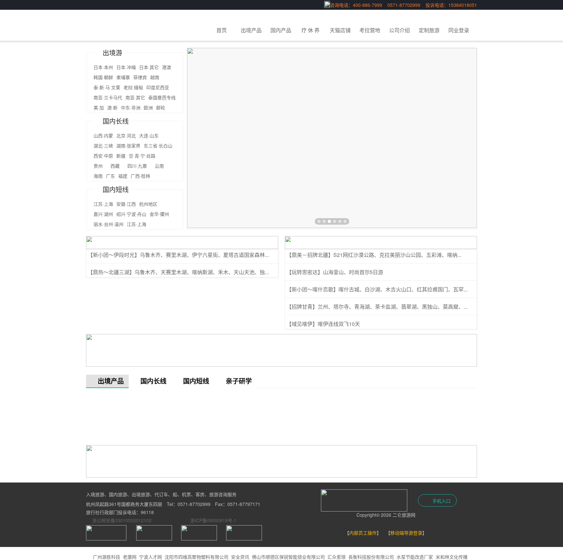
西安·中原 (103, 155)
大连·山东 (149, 135)
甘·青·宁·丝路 (147, 155)
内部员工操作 (363, 532)
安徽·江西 (126, 204)
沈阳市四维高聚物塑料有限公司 (196, 556)
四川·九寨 (139, 165)
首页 (221, 30)
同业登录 (458, 30)
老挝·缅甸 (133, 87)
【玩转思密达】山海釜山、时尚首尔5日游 (334, 272)
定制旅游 (429, 30)
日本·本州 (103, 67)
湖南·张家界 (128, 145)
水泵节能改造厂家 (415, 556)
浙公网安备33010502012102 (122, 520)
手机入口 (441, 500)
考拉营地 (369, 30)
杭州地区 (148, 204)
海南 (98, 176)
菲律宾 (140, 77)
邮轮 (160, 107)
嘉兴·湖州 (103, 214)
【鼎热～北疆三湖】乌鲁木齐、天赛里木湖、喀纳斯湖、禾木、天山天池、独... (178, 272)
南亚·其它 (135, 97)
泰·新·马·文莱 (107, 87)
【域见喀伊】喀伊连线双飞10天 (323, 324)
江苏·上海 (103, 204)
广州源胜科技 (106, 556)
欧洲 (148, 107)
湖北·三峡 (103, 145)
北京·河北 (126, 135)
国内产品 (280, 30)
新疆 (120, 155)
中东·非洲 (130, 107)
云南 (164, 165)
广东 (110, 176)
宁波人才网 (150, 556)
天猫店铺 (340, 30)
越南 (154, 77)
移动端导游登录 (406, 532)
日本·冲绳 (126, 67)
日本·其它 (149, 67)
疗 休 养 (310, 30)
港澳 (166, 67)
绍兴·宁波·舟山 (131, 214)
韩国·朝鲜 (103, 77)
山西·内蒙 (103, 135)
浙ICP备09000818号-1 (213, 520)
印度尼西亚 (157, 87)
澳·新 (112, 107)
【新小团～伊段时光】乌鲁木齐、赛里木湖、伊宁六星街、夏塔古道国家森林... (178, 255)
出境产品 (251, 30)
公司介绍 (399, 30)
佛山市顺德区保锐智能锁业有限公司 (288, 556)
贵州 (100, 165)
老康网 (130, 556)
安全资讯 (240, 556)
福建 (122, 176)
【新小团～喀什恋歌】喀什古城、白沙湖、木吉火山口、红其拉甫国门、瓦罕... (377, 289)
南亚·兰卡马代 (108, 97)
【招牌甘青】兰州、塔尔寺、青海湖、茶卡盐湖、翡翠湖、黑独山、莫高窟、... (377, 306)
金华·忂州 (159, 214)
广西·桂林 (140, 176)
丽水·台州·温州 (108, 224)
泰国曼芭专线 (162, 97)
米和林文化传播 (452, 556)
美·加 (99, 107)
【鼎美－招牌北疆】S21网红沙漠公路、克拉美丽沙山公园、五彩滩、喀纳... (373, 255)
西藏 (117, 165)
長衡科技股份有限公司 (371, 556)
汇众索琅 (336, 556)
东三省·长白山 (158, 145)
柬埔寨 (123, 77)
